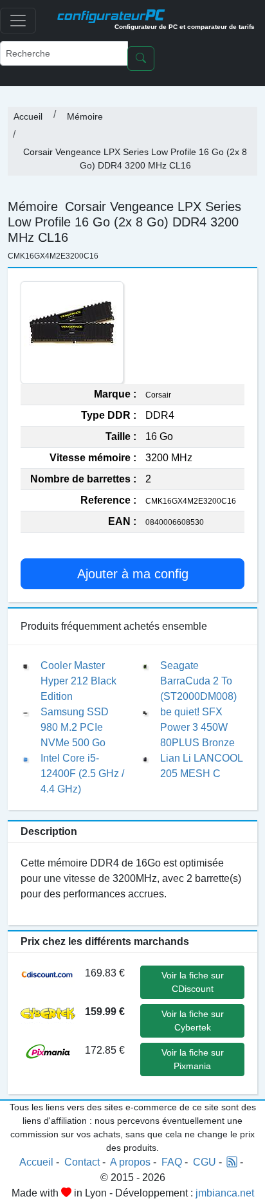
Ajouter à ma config (132, 574)
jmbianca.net (225, 1192)
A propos (130, 1162)
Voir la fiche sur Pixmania (192, 1059)
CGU (204, 1162)
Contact (82, 1162)
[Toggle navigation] (18, 20)
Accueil (28, 116)
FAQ (171, 1162)
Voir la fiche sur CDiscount (192, 982)
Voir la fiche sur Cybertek (192, 1020)
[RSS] (232, 1162)
